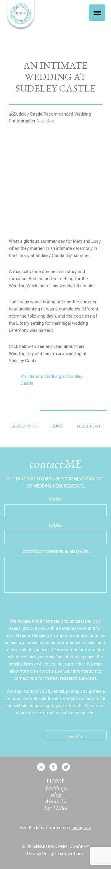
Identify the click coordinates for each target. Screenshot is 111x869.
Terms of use (70, 853)
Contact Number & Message (56, 551)
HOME (55, 781)
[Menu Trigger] (97, 12)
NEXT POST (89, 426)
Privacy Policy (40, 853)
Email (55, 525)
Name (55, 498)
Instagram (81, 827)
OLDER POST (24, 426)
